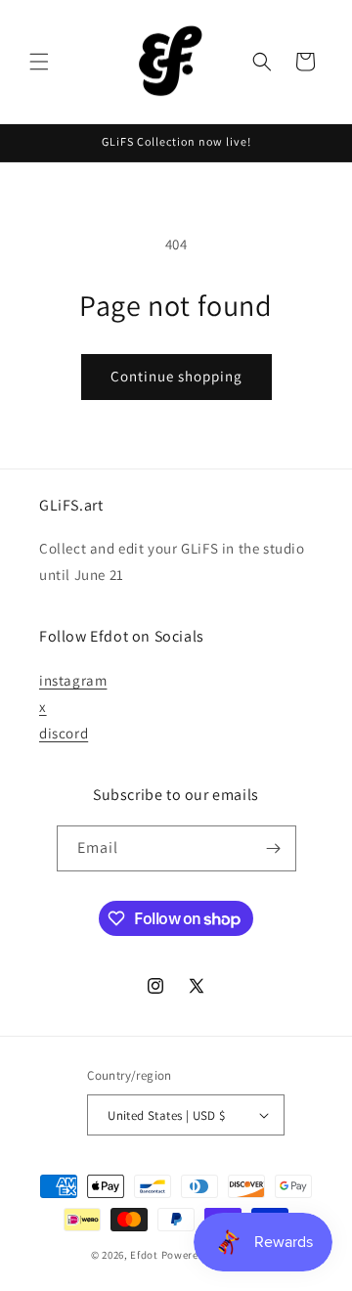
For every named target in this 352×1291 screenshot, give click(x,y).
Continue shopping (176, 376)
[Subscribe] (273, 848)
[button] (39, 61)
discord (63, 733)
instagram (73, 680)
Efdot (144, 1255)
